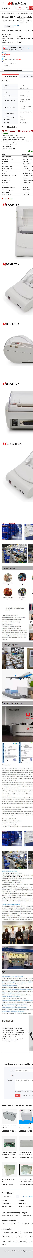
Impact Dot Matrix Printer (10, 1224)
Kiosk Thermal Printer (25, 1207)
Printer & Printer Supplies (22, 13)
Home (3, 13)
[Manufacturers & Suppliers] (16, 3)
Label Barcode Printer (9, 1241)
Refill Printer (22, 1241)
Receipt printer (6, 1200)
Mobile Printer (22, 1203)
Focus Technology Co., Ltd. (23, 1251)
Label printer (22, 1200)
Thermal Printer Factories (10, 1232)
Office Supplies (10, 13)
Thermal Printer (6, 1203)
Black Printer (22, 1237)
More (3, 1244)
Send (17, 1095)
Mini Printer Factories (9, 1237)
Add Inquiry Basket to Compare (13, 70)
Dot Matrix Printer (7, 1207)
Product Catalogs (28, 1196)
